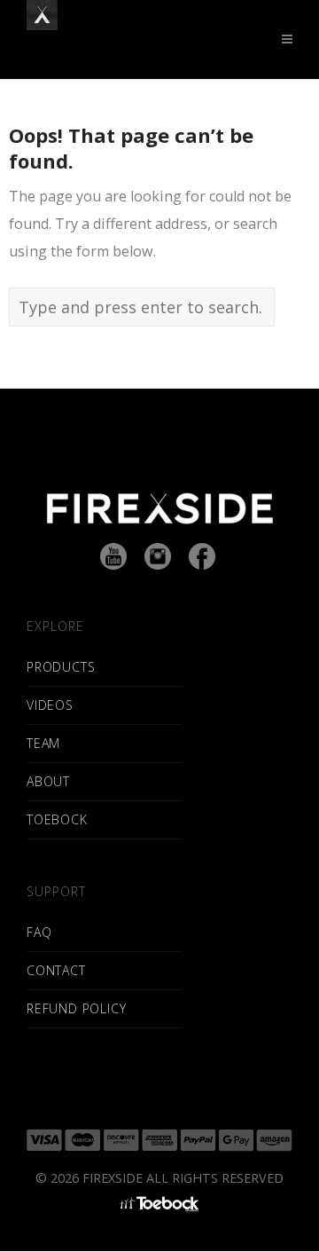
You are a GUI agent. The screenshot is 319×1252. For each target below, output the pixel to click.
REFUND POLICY (76, 1008)
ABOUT (48, 781)
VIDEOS (50, 705)
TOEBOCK (57, 819)
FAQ (39, 932)
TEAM (43, 743)
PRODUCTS (61, 666)
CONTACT (56, 970)
